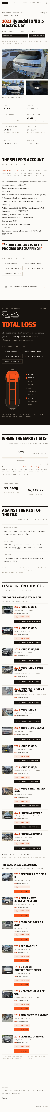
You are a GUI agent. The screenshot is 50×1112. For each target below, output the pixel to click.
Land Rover (16, 1093)
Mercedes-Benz (19, 1090)
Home (25, 3)
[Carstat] (9, 3)
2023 (6, 15)
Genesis (40, 1090)
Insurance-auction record (14, 13)
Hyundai (33, 13)
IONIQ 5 (43, 13)
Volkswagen (6, 1093)
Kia (11, 1090)
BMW (28, 1090)
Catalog (31, 3)
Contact (40, 3)
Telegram (38, 1106)
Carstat (5, 1098)
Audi (33, 1090)
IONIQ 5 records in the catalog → (17, 854)
